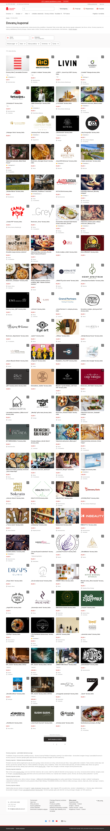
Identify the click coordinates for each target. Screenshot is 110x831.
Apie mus (33, 802)
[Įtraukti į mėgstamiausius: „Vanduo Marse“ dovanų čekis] (27, 176)
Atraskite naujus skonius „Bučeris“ (16, 252)
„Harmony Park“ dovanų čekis (40, 132)
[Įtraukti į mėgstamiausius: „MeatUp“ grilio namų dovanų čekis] (52, 397)
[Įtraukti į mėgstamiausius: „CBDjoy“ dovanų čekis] (77, 320)
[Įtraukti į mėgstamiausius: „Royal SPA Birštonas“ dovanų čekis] (77, 145)
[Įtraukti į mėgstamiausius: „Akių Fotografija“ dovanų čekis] (102, 117)
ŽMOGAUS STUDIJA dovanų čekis (66, 607)
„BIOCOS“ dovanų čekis (63, 634)
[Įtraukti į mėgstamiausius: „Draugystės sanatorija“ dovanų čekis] (77, 678)
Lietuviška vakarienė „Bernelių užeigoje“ (90, 192)
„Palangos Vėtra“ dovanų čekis (15, 132)
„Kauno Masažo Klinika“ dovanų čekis (17, 361)
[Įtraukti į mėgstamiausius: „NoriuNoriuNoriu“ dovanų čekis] (27, 678)
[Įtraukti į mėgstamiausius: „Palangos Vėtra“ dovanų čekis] (27, 117)
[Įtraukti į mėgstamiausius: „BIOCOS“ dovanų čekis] (77, 618)
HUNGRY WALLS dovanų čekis (65, 581)
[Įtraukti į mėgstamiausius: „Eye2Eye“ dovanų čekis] (27, 618)
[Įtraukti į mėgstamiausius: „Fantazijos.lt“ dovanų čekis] (27, 87)
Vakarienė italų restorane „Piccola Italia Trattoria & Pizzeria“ (41, 253)
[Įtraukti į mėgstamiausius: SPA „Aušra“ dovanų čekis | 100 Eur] (52, 649)
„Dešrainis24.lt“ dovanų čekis (89, 664)
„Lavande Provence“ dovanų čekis (66, 551)
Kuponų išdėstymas (55, 805)
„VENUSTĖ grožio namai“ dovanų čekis (67, 280)
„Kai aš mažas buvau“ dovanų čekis (41, 581)
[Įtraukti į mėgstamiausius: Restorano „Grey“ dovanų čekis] (52, 206)
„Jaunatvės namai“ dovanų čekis (90, 634)
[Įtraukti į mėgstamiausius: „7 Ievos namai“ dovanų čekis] (27, 509)
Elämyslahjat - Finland (75, 804)
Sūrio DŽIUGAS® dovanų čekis (89, 252)
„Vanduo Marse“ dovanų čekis (15, 191)
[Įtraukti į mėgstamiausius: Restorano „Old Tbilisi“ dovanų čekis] (102, 370)
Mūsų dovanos (34, 804)
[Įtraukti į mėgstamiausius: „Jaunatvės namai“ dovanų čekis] (102, 618)
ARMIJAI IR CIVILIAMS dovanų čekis (47, 779)
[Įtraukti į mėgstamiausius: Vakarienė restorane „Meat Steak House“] (27, 145)
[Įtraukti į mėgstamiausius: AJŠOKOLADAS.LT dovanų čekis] (27, 536)
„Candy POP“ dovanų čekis (14, 221)
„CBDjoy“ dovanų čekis (63, 336)
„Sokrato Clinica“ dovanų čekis (15, 498)
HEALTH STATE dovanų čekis (39, 498)
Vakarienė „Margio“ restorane (65, 469)
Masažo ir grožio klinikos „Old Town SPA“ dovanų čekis (66, 386)
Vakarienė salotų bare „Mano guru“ (66, 441)
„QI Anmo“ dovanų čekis (38, 309)
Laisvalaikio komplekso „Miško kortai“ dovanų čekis (17, 413)
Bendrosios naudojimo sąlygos (39, 809)
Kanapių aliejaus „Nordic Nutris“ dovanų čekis (40, 442)
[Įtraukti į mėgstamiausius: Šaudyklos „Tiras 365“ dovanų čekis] (77, 345)
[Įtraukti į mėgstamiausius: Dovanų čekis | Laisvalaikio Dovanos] (27, 57)
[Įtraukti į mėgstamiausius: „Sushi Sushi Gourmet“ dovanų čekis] (52, 707)
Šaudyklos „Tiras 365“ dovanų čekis (66, 361)
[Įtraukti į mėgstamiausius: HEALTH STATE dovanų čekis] (52, 482)
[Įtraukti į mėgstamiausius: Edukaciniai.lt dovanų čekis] (77, 509)
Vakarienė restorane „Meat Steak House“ (16, 162)
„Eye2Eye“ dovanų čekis (13, 634)
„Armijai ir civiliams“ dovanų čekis (41, 72)
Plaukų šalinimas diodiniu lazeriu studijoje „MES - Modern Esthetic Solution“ (40, 282)
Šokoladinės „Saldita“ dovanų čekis (41, 386)
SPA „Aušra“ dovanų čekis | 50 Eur (16, 664)
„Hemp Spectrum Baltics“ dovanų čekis (92, 280)
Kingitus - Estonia (74, 805)
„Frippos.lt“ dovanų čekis (38, 361)
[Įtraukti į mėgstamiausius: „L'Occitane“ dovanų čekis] (77, 87)
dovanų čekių (20, 772)
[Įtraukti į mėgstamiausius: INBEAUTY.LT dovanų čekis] (102, 509)
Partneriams (33, 800)
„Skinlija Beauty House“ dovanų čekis (92, 336)
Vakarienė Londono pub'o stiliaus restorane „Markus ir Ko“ (90, 222)
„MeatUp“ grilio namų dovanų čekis (41, 412)
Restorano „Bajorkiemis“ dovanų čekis (17, 336)
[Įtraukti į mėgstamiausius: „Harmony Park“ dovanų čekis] (52, 117)
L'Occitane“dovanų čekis (19, 773)
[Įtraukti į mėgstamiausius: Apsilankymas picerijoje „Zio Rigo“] (102, 707)
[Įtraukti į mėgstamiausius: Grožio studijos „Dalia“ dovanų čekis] (77, 236)
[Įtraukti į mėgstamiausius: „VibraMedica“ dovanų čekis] (102, 536)
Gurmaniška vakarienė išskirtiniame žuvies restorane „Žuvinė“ (66, 222)
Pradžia (7, 18)
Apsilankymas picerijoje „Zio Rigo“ (91, 723)
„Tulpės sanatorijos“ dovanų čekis (91, 161)
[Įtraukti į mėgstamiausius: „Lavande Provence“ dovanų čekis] (77, 536)
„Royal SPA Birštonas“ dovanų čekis (66, 161)
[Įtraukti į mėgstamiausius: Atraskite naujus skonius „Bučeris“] (27, 236)
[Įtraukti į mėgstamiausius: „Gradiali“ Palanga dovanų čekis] (102, 57)
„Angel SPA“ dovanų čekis (13, 607)
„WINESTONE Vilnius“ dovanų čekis (66, 664)
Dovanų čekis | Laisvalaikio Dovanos (16, 72)
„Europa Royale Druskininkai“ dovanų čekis (42, 552)
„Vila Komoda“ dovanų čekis (64, 132)
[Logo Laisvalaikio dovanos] (11, 9)
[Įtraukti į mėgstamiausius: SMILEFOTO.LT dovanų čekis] (77, 482)
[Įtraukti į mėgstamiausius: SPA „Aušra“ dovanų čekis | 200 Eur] (52, 678)
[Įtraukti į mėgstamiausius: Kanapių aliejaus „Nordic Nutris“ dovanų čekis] (52, 425)
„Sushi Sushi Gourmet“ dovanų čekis (41, 723)
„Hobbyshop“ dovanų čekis (39, 525)
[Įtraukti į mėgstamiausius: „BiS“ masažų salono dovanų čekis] (27, 370)
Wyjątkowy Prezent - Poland (77, 809)
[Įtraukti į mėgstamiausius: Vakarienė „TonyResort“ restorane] (52, 176)
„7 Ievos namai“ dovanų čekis (14, 525)
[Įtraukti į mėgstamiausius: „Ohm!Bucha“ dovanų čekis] (27, 707)
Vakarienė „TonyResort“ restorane (41, 191)
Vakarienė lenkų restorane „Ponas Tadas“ (91, 442)
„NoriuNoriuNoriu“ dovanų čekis (15, 694)
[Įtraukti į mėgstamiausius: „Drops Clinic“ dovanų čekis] (27, 565)
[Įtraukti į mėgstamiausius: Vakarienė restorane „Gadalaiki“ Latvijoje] (102, 397)
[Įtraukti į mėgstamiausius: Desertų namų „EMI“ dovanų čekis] (27, 293)
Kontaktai (52, 811)
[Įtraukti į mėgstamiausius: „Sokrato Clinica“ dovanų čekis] (27, 482)
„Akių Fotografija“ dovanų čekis (90, 132)
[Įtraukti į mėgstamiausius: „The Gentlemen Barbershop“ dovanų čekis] (52, 618)
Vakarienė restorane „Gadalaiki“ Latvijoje (90, 413)
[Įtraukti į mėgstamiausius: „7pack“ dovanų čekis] (102, 678)
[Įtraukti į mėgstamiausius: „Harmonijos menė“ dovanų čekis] (52, 592)
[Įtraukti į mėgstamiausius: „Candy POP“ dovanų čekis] (27, 206)
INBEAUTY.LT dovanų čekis (89, 525)
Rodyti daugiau (73, 29)
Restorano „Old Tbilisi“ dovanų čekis (91, 386)
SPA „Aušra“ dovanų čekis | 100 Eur (41, 664)
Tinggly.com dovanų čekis (88, 469)
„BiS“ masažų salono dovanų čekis (16, 386)
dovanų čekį (42, 766)
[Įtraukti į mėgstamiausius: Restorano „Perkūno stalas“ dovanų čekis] (77, 397)
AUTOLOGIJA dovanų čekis (64, 191)
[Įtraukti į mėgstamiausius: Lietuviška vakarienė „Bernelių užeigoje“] (102, 176)
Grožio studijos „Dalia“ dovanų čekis (66, 252)
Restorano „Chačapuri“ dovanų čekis (17, 280)
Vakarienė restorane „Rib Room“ (40, 469)
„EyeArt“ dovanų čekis (37, 336)
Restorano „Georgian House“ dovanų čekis (42, 162)
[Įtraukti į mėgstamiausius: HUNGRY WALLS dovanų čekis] (77, 565)
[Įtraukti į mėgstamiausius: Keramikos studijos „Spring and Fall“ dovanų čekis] (102, 293)
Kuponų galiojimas (35, 805)
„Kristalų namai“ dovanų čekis (65, 723)
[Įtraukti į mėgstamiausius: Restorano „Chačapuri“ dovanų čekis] (27, 265)
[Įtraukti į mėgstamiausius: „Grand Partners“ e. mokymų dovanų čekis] (77, 293)
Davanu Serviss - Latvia (76, 807)
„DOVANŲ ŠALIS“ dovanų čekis (90, 498)
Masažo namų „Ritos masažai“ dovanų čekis (92, 581)
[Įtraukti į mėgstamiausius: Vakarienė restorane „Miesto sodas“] (102, 87)
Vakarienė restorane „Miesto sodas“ (91, 103)
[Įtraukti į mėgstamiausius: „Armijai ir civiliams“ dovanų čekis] (52, 57)
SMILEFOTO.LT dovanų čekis (64, 498)
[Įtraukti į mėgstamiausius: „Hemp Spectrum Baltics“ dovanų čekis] (102, 265)
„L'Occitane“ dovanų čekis (64, 103)
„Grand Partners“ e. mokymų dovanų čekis (66, 310)
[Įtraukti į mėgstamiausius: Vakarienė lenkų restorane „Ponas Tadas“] (102, 425)
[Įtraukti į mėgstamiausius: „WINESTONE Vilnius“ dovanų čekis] (77, 649)
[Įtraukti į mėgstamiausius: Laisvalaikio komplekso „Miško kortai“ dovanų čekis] (27, 397)
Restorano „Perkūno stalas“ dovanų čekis (66, 413)
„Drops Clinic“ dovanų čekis (14, 581)
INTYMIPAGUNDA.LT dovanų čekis (16, 441)
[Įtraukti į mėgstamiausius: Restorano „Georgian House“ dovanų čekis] (52, 145)
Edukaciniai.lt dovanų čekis (64, 525)
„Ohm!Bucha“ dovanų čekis (14, 723)
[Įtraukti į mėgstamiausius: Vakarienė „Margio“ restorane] (77, 454)
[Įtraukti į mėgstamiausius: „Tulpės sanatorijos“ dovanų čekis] (102, 145)
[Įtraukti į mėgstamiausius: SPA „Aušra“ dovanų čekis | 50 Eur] (27, 649)
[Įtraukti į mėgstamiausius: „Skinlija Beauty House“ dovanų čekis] (102, 320)
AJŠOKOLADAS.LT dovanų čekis (15, 551)
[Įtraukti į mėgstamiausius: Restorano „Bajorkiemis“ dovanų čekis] (27, 320)
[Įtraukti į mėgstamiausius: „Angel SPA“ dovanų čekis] (27, 592)
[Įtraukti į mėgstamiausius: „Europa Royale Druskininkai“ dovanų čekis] (52, 536)
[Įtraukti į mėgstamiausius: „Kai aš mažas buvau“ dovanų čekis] (52, 565)
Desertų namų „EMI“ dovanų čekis (16, 309)
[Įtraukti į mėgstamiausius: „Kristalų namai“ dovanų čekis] (77, 707)
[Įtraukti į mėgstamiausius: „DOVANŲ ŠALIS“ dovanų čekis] (102, 482)
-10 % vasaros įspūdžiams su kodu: (51, 1)
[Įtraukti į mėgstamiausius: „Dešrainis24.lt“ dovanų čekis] (102, 649)
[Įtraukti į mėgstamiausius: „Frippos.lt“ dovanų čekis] (52, 345)
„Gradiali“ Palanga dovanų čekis (90, 72)
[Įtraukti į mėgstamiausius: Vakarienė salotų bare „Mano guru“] (77, 425)
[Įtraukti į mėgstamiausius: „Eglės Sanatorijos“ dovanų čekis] (52, 87)
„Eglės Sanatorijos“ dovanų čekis (40, 103)
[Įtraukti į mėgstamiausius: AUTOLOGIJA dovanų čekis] (77, 176)
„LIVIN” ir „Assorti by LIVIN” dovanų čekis (66, 73)
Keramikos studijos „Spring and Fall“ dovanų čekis (91, 310)
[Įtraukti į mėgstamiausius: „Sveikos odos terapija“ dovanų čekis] (102, 345)
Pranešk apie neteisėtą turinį (58, 809)
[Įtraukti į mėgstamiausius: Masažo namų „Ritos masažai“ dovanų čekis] (102, 565)
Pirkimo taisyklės (35, 807)
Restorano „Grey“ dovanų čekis (40, 221)
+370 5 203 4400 (15, 802)
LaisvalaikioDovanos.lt (29, 790)
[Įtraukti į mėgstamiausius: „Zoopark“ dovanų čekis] (102, 592)
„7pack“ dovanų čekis (87, 694)
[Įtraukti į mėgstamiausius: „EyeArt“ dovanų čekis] (52, 320)
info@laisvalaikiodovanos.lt (17, 809)
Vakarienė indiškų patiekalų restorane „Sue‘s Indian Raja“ (17, 470)
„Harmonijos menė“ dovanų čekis (41, 607)
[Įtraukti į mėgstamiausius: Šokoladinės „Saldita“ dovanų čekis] (52, 370)
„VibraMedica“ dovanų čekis (89, 551)
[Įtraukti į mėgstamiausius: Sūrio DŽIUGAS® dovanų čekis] (102, 236)
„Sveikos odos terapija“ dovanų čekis (92, 361)
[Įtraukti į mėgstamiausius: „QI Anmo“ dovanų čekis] (52, 293)
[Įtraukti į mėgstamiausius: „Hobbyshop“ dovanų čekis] (52, 509)
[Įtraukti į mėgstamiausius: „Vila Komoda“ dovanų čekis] (77, 117)
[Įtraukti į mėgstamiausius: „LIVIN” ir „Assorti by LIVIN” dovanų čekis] (77, 57)
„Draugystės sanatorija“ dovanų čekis (67, 694)
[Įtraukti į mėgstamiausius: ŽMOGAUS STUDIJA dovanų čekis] (77, 592)
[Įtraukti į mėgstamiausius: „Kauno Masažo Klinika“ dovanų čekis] (27, 345)
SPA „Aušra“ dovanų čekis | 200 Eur (41, 694)
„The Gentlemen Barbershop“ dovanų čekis (42, 635)
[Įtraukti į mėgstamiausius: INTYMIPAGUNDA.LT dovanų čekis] (27, 425)
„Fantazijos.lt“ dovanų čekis (14, 103)
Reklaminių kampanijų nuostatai (58, 807)
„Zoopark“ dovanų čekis (88, 607)
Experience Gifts (73, 802)
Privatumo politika (55, 804)
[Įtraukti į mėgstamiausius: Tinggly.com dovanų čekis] (102, 454)
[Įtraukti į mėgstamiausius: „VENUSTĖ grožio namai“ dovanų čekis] (77, 265)
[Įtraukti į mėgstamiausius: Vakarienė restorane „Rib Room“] (52, 454)
